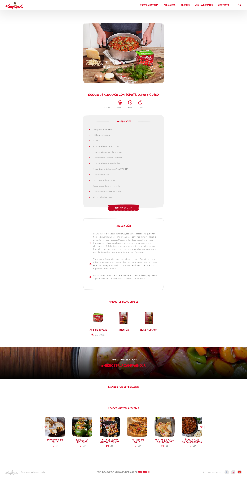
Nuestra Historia (149, 5)
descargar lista (123, 207)
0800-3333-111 (144, 471)
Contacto (223, 5)
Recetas (185, 5)
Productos (169, 5)
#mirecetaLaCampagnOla (123, 365)
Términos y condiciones (211, 472)
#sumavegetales (204, 5)
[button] (201, 427)
